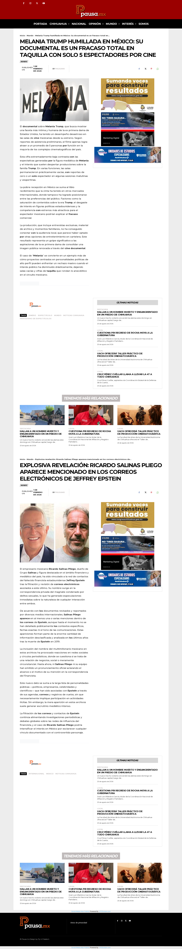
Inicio (22, 35)
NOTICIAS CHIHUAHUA (73, 315)
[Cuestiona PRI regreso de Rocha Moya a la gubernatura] (91, 415)
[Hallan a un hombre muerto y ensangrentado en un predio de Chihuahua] (42, 415)
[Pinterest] (151, 68)
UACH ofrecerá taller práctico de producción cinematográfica (119, 354)
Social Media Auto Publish (80, 947)
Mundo (30, 35)
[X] (37, 3)
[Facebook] (23, 3)
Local (100, 330)
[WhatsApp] (157, 68)
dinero (32, 315)
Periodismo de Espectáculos (35, 318)
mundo (57, 315)
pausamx (60, 69)
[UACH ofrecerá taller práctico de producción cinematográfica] (139, 415)
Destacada (102, 309)
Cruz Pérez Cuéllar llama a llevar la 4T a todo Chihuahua (124, 375)
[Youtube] (43, 3)
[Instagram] (30, 3)
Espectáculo (45, 315)
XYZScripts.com (105, 947)
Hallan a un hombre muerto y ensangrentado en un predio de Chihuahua (127, 313)
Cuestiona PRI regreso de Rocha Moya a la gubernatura (125, 334)
